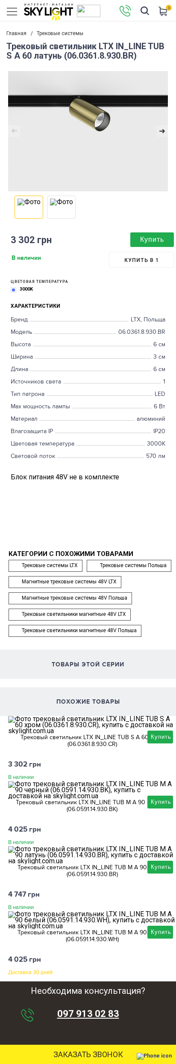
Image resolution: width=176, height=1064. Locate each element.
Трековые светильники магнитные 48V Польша (79, 630)
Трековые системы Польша (133, 565)
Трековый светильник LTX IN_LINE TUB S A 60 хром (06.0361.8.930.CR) (92, 740)
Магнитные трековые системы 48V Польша (74, 598)
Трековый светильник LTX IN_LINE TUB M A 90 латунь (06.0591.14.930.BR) (92, 870)
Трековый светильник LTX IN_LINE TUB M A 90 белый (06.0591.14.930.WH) (92, 935)
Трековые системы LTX (50, 565)
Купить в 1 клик (141, 262)
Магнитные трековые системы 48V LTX (69, 582)
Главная (16, 33)
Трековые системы (60, 33)
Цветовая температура (39, 281)
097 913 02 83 (88, 1014)
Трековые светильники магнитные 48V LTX (74, 614)
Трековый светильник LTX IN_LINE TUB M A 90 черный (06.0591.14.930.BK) (92, 805)
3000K (26, 289)
